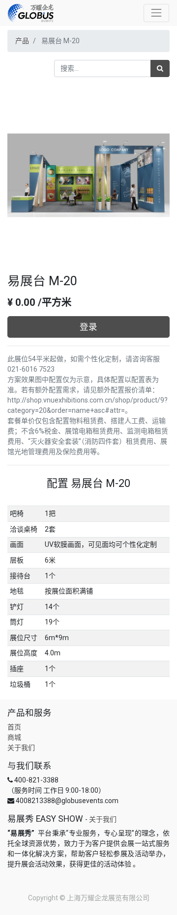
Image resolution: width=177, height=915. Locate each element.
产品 (22, 41)
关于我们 (21, 748)
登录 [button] (88, 327)
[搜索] (160, 68)
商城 (14, 737)
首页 (14, 727)
